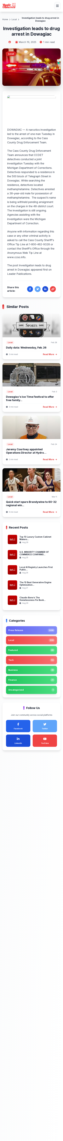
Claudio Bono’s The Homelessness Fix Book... (32, 598)
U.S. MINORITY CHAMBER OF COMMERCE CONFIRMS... (34, 553)
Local (14, 19)
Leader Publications (19, 273)
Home (5, 19)
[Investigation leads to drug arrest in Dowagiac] (31, 109)
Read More (49, 354)
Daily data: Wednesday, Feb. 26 (26, 347)
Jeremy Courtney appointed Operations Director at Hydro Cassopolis (25, 452)
